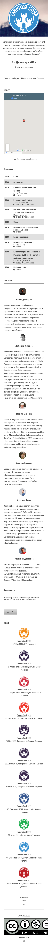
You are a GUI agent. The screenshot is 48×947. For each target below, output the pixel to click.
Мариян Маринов (20, 215)
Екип (24, 900)
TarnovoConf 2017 (24, 806)
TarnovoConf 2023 (24, 715)
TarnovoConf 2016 (24, 832)
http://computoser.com (13, 475)
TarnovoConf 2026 (24, 641)
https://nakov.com (11, 543)
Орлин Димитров (20, 193)
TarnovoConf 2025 (24, 663)
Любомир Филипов (20, 203)
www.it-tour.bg (24, 915)
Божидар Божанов (20, 230)
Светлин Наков (19, 245)
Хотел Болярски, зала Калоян (24, 159)
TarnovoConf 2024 (24, 689)
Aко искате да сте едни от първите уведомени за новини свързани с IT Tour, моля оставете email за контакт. (21, 598)
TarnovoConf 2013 (24, 880)
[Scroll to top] (24, 941)
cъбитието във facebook (33, 78)
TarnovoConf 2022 (24, 738)
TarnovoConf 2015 (24, 854)
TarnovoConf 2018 (24, 783)
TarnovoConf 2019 (24, 760)
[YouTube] (24, 904)
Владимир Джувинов (21, 260)
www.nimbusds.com (12, 574)
